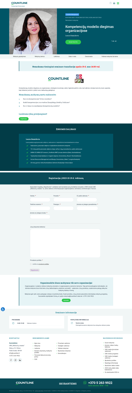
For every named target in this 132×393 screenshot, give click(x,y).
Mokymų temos (40, 56)
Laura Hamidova (72, 35)
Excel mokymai (109, 343)
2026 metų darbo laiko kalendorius (112, 369)
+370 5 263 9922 (14, 356)
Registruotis (73, 42)
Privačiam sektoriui (64, 343)
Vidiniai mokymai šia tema (110, 56)
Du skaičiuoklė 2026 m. (112, 372)
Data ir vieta (73, 56)
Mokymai (37, 346)
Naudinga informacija (111, 363)
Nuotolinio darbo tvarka (112, 365)
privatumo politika (44, 264)
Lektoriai (37, 348)
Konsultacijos (62, 353)
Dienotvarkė (89, 56)
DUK (35, 359)
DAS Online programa (111, 354)
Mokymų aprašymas (20, 56)
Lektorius (57, 56)
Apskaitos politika (110, 360)
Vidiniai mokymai (63, 348)
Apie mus (37, 343)
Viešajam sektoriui (63, 346)
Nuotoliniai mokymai (64, 351)
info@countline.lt (14, 353)
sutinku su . (41, 264)
